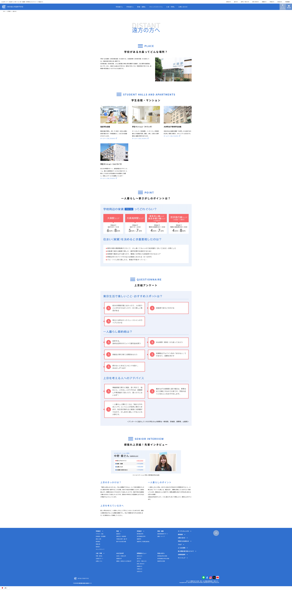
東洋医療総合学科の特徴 (163, 558)
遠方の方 (236, 1)
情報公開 (98, 544)
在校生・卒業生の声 (121, 556)
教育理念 (98, 541)
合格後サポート (99, 558)
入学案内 (9, 11)
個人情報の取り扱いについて (186, 551)
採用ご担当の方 (255, 1)
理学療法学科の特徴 (162, 556)
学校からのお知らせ (183, 541)
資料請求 (289, 7)
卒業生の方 (272, 1)
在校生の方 (279, 1)
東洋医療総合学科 (141, 536)
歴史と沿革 (98, 539)
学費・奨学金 (99, 556)
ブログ (180, 544)
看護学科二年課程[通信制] (143, 541)
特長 (117, 531)
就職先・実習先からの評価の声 (123, 561)
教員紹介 (98, 546)
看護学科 (139, 539)
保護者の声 (119, 558)
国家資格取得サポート (162, 533)
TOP (4, 11)
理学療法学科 (140, 533)
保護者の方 (264, 1)
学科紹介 (130, 7)
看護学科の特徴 (161, 561)
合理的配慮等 (181, 554)
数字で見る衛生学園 (121, 541)
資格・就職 (141, 7)
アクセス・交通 (99, 533)
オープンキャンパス (282, 7)
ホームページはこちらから (107, 138)
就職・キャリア (161, 536)
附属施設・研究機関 (100, 536)
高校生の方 (228, 1)
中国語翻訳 (287, 1)
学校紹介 (119, 7)
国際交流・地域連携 (121, 536)
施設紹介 (118, 533)
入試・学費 (170, 7)
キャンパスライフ (155, 7)
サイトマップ (181, 558)
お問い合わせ (183, 7)
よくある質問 (181, 548)
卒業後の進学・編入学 (121, 539)
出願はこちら (99, 561)
